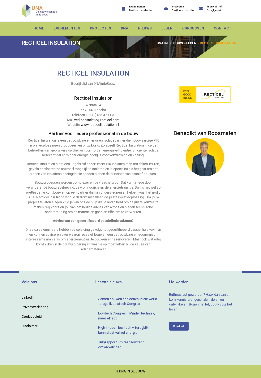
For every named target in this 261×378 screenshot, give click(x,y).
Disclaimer (30, 326)
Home (38, 28)
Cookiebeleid (32, 316)
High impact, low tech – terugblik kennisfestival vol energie (123, 330)
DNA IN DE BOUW (170, 43)
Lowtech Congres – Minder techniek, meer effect (126, 315)
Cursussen (193, 28)
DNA (124, 28)
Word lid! (179, 326)
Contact (222, 28)
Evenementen (67, 28)
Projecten (100, 28)
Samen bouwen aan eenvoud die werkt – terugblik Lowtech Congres (129, 301)
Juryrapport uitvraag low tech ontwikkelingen (121, 344)
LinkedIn (28, 297)
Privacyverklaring (35, 307)
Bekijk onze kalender (140, 10)
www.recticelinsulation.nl (100, 125)
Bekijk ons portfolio (183, 10)
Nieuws (145, 28)
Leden (167, 28)
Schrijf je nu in (214, 10)
